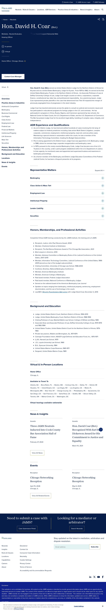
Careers (4, 563)
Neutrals (18, 9)
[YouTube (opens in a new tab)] (98, 577)
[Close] (102, 606)
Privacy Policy (19, 609)
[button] (99, 19)
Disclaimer (23, 546)
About (96, 9)
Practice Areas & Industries (68, 9)
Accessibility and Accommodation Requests (36, 570)
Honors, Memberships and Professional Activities (13, 148)
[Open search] (102, 9)
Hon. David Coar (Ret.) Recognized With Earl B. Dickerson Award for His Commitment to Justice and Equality (87, 433)
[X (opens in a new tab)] (94, 577)
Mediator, (5, 34)
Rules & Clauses (29, 9)
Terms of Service (26, 567)
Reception (34, 473)
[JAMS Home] (8, 9)
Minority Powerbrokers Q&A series (55, 292)
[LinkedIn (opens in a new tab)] (90, 577)
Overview (6, 98)
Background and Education (13, 154)
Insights (4, 549)
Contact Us (24, 549)
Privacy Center (25, 563)
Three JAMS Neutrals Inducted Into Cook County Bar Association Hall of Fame (45, 431)
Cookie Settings (25, 560)
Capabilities (6, 560)
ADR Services (50, 9)
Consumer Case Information (30, 553)
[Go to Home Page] (10, 538)
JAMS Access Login (84, 2)
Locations (40, 9)
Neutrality (23, 556)
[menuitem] (18, 9)
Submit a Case (68, 2)
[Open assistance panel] (101, 429)
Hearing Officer (7, 37)
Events (4, 166)
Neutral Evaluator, (15, 34)
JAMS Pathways (99, 2)
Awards (33, 421)
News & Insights (86, 9)
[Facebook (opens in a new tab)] (102, 577)
